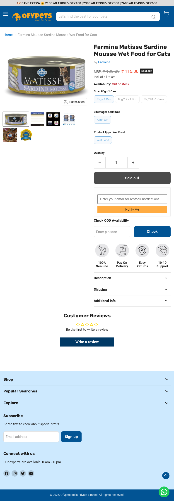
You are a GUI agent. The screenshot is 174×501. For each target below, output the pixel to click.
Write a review (87, 342)
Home (8, 35)
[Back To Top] (165, 475)
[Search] (153, 16)
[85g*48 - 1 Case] (154, 104)
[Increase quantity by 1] (133, 163)
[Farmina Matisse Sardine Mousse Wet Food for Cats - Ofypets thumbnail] (16, 119)
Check (152, 231)
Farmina (104, 62)
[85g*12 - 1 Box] (128, 104)
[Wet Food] (103, 145)
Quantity (99, 152)
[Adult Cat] (103, 125)
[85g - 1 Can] (104, 104)
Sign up (71, 437)
